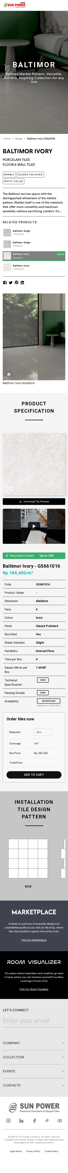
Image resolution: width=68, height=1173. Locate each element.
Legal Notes (16, 1151)
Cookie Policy (51, 1151)
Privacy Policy (33, 1151)
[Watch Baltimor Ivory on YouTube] (34, 526)
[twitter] (11, 282)
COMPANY (11, 1043)
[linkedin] (22, 282)
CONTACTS (12, 1085)
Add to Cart (34, 774)
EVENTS (9, 1071)
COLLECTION (13, 1057)
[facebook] (5, 282)
